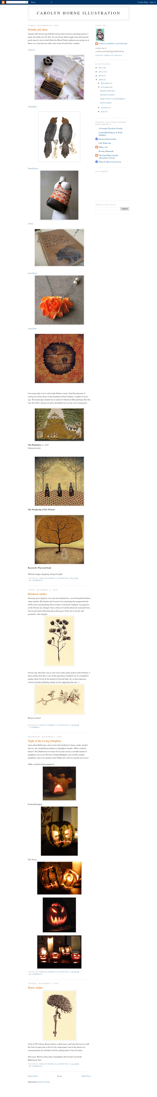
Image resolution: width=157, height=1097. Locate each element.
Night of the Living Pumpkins (44, 741)
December (105, 83)
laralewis (31, 49)
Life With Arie (105, 143)
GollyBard (32, 106)
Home (59, 1076)
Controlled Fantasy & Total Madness (110, 133)
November (105, 87)
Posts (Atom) (44, 1081)
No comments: (36, 580)
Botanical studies (37, 594)
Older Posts (86, 1076)
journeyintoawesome (107, 138)
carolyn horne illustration (79, 12)
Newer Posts (33, 1076)
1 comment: (34, 727)
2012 (101, 71)
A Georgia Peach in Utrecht (110, 128)
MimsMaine (33, 168)
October (104, 107)
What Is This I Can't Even (110, 161)
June (103, 111)
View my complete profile (108, 55)
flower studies (35, 987)
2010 (101, 75)
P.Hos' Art (103, 147)
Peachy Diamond (106, 151)
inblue (30, 223)
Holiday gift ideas (38, 29)
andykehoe (32, 328)
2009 (101, 79)
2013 (101, 67)
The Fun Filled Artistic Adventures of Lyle (108, 156)
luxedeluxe (32, 273)
